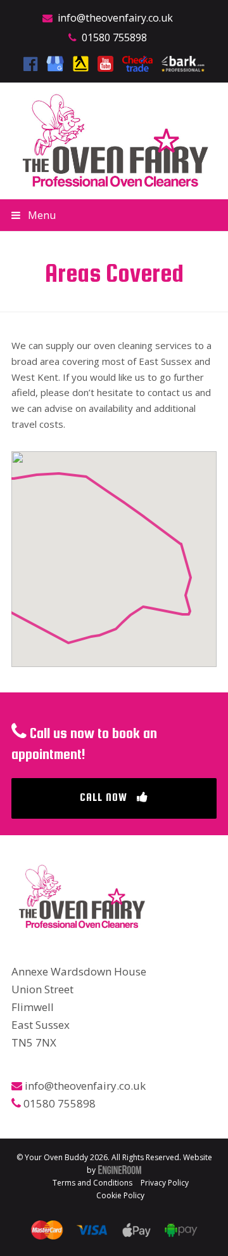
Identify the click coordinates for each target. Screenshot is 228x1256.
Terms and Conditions (92, 1182)
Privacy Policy (165, 1182)
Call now (103, 797)
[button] (114, 215)
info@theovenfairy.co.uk (115, 18)
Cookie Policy (120, 1195)
